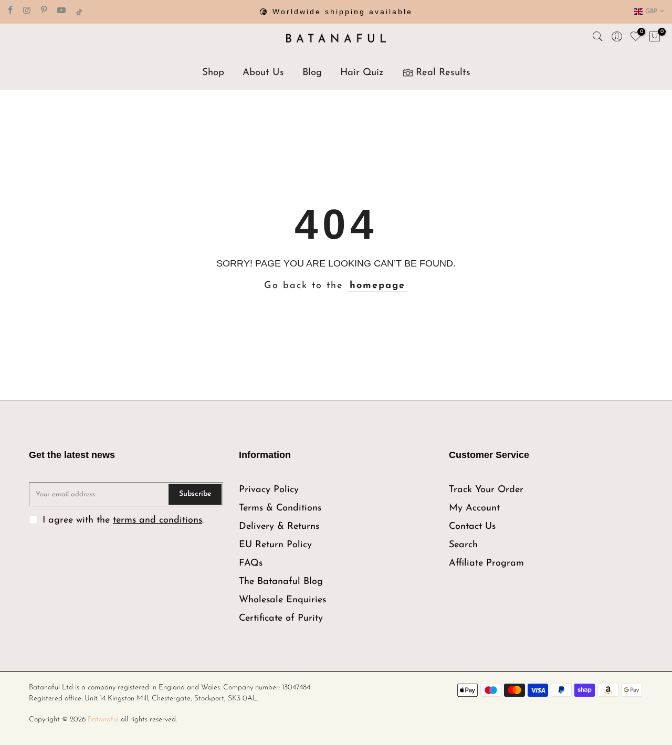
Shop (213, 73)
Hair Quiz (362, 73)
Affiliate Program (486, 563)
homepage (377, 286)
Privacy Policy (269, 490)
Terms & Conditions (280, 508)
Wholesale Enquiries (282, 600)
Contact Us (472, 526)
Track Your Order (486, 490)
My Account (474, 508)
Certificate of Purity (281, 618)
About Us (263, 73)
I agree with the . (123, 520)
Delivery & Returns (279, 526)
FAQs (250, 563)
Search (463, 545)
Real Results (443, 73)
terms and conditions (157, 520)
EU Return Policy (275, 545)
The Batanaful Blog (281, 582)
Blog (312, 73)
